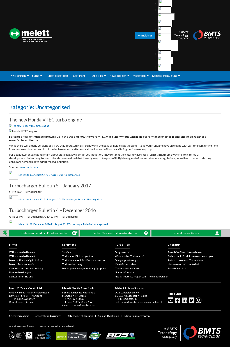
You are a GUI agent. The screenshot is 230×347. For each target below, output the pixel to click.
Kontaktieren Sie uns (164, 75)
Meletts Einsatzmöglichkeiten (26, 260)
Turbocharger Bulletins (75, 199)
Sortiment (79, 75)
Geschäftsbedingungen (48, 315)
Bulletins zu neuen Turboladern (185, 260)
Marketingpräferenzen (137, 315)
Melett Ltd (24, 174)
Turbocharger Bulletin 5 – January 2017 (50, 186)
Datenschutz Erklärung (80, 315)
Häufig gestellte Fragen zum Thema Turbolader (141, 276)
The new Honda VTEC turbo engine (45, 120)
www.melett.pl (153, 302)
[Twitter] (192, 301)
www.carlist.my (28, 167)
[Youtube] (171, 301)
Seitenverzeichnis (19, 315)
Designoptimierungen (127, 260)
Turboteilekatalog (57, 75)
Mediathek (139, 75)
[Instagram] (199, 301)
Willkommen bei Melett (22, 252)
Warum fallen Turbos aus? (129, 256)
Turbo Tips (96, 75)
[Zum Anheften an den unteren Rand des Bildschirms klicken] (5, 233)
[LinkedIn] (185, 301)
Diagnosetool (122, 252)
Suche (35, 75)
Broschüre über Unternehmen (185, 252)
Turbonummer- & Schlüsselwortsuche (83, 260)
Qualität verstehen (126, 264)
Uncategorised (72, 174)
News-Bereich (117, 75)
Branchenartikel (177, 268)
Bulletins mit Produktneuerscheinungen (190, 256)
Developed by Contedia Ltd (60, 326)
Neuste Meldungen (20, 272)
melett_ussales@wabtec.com (78, 305)
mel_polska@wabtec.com (129, 302)
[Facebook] (178, 301)
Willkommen (18, 75)
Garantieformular (124, 272)
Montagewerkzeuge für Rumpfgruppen (84, 268)
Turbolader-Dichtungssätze (77, 256)
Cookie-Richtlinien (108, 315)
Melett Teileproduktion (22, 264)
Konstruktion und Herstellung (26, 268)
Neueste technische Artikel (183, 264)
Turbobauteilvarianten (127, 268)
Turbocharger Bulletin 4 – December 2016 (52, 210)
